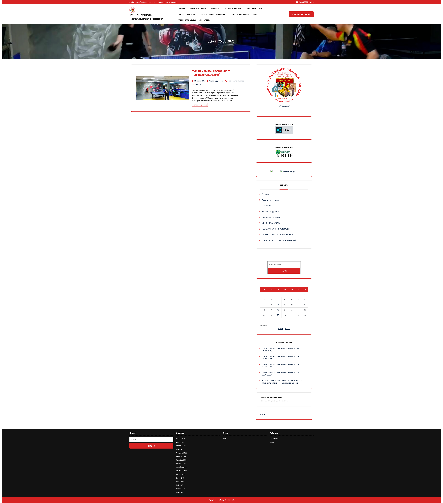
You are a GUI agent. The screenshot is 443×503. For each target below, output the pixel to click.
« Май (280, 329)
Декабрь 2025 (181, 460)
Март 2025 (180, 492)
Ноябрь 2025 (181, 464)
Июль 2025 (180, 478)
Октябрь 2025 (181, 467)
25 (278, 315)
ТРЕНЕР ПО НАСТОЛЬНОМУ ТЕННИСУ (243, 14)
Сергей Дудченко (216, 81)
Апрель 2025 (181, 489)
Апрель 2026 (181, 446)
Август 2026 (180, 439)
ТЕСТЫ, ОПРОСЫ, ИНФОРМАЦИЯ (212, 14)
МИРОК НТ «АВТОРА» (186, 14)
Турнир (198, 84)
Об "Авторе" (284, 106)
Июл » (287, 329)
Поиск (284, 271)
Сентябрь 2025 (181, 471)
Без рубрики (274, 439)
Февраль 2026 (181, 453)
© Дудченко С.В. (215, 500)
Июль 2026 (180, 442)
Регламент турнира (233, 8)
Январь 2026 (181, 457)
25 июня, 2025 (200, 81)
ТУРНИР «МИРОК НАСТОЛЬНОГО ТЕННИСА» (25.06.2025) (211, 73)
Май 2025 (179, 485)
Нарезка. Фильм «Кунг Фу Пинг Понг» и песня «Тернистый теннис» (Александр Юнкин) (282, 382)
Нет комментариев (236, 81)
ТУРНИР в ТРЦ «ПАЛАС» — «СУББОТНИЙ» (194, 20)
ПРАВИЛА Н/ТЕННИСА (254, 8)
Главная (181, 8)
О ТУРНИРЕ (215, 8)
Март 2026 (180, 449)
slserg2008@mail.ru (306, 2)
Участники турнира (198, 8)
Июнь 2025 (180, 482)
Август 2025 (180, 474)
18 (278, 310)
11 (278, 305)
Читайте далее (200, 105)
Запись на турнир (299, 14)
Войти (262, 414)
